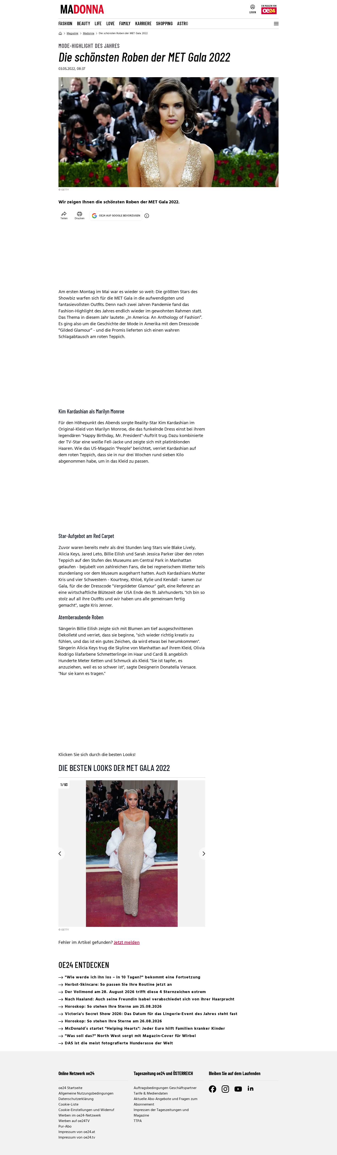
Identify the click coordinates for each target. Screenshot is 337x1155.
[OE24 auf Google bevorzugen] (146, 215)
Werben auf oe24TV (74, 1121)
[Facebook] (212, 1089)
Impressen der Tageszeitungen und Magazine (161, 1113)
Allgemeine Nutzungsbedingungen (85, 1094)
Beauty (83, 23)
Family (124, 23)
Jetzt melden (127, 942)
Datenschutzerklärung (76, 1099)
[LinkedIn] (251, 1089)
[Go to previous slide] (58, 853)
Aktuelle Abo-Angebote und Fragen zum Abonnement (165, 1102)
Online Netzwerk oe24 (76, 1073)
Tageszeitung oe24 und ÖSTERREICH (163, 1073)
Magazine (72, 33)
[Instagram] (225, 1089)
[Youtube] (238, 1089)
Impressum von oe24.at (76, 1132)
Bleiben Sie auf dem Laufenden (234, 1073)
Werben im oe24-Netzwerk (79, 1116)
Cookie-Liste (68, 1105)
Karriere (143, 23)
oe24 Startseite (70, 1088)
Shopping (164, 23)
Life (98, 23)
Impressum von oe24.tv (76, 1138)
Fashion (65, 23)
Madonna (88, 33)
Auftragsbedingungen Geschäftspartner (165, 1088)
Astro (182, 23)
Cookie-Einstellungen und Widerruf (86, 1110)
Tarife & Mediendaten (151, 1094)
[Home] (60, 33)
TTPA (138, 1121)
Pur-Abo (65, 1127)
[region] (131, 856)
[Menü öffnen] (275, 23)
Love (110, 23)
